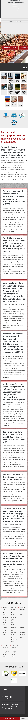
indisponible (8, 696)
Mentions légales (21, 718)
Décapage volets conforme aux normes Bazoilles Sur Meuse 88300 (23, 632)
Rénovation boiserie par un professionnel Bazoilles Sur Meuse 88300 (6, 651)
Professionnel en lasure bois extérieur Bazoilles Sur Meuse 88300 (15, 651)
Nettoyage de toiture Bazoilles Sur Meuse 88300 (5, 611)
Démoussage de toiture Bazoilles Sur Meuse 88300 (5, 621)
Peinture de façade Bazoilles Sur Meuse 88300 (14, 621)
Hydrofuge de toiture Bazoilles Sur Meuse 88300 (5, 631)
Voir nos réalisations (10, 47)
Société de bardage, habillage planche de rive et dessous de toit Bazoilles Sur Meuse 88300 (14, 635)
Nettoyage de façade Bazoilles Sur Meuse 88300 (14, 611)
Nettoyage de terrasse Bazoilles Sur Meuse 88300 (23, 611)
